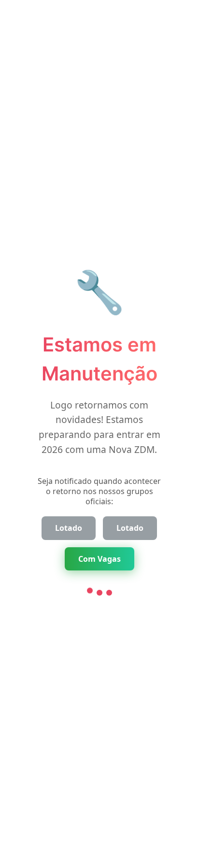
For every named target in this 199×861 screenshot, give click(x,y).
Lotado (68, 528)
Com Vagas (99, 559)
